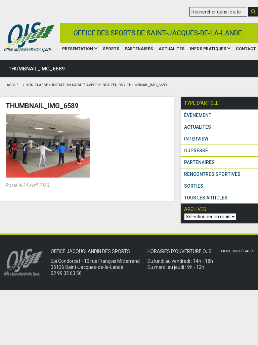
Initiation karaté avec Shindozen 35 (87, 85)
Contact (246, 48)
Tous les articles (205, 197)
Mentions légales (237, 251)
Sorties (193, 186)
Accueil (14, 85)
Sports (111, 48)
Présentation (77, 48)
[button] (253, 12)
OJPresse (196, 150)
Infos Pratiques (208, 48)
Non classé (37, 85)
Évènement (197, 115)
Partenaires (139, 48)
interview (196, 139)
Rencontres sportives (212, 174)
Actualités (171, 48)
